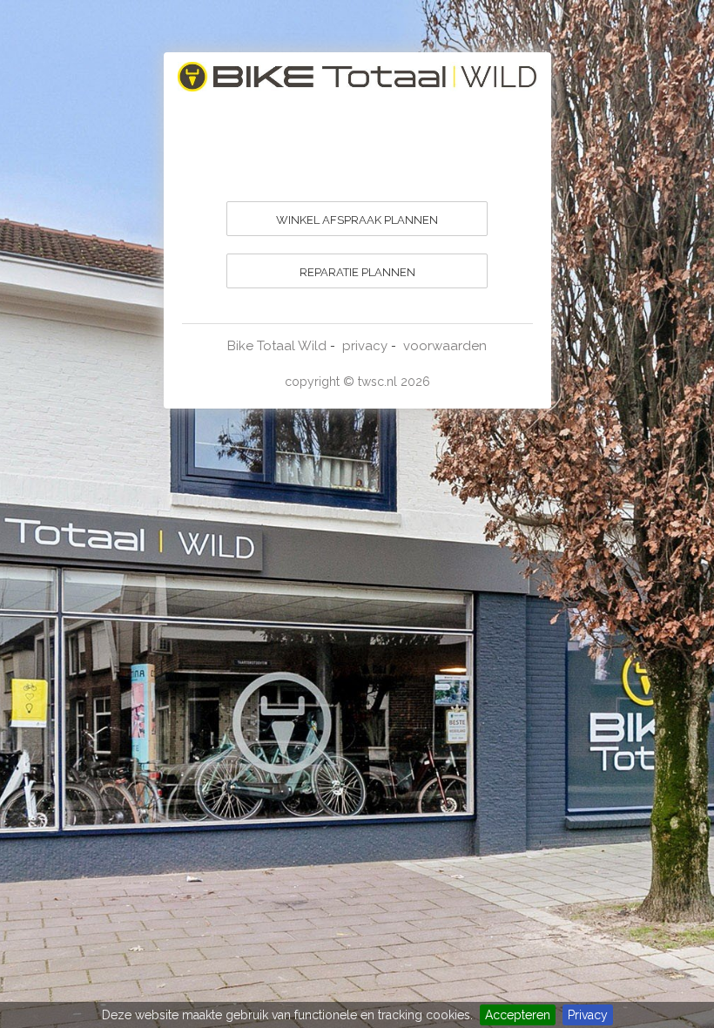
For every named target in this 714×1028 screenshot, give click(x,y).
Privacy (588, 1015)
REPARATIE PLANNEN (357, 272)
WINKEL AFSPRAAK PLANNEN (357, 220)
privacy (364, 346)
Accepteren (517, 1015)
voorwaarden (445, 346)
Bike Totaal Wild (277, 346)
